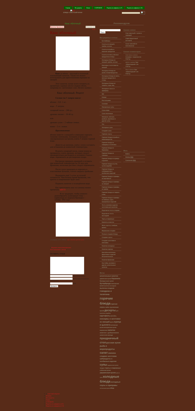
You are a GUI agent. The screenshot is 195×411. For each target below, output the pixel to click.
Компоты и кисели (108, 222)
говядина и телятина (106, 292)
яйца (112, 388)
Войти (127, 154)
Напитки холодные (108, 246)
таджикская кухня (112, 365)
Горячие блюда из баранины (108, 149)
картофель (105, 315)
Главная (68, 8)
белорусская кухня (107, 281)
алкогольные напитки (109, 276)
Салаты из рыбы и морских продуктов (108, 50)
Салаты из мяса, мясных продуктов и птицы (110, 56)
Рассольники (106, 100)
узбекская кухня (105, 370)
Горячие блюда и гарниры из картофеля (110, 177)
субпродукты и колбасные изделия (108, 359)
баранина (115, 278)
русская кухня (80, 240)
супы (103, 364)
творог (102, 368)
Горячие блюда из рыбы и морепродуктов (110, 138)
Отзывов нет (90, 27)
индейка (108, 313)
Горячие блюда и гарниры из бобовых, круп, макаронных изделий (110, 200)
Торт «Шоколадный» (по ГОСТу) (131, 64)
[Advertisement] (134, 112)
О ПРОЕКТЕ (98, 8)
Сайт (74, 283)
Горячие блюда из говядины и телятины (109, 143)
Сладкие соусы (107, 237)
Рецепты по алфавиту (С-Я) (135, 8)
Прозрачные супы (108, 107)
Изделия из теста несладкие (108, 215)
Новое (88, 8)
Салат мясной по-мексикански (131, 45)
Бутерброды (106, 41)
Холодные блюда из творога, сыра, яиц (108, 84)
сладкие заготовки (108, 356)
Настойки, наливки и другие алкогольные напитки (109, 265)
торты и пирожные (113, 368)
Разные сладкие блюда (110, 234)
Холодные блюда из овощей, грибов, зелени (109, 61)
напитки (72, 240)
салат (104, 352)
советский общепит (53, 394)
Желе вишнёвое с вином (58, 249)
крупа (112, 322)
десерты (110, 310)
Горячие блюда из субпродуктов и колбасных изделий (108, 171)
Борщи (104, 97)
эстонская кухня (105, 388)
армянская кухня (105, 279)
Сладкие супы (106, 131)
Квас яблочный (73, 23)
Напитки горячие (107, 249)
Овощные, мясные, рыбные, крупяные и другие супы (109, 119)
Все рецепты (78, 8)
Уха (103, 124)
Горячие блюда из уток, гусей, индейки (109, 165)
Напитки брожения (57, 27)
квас (68, 240)
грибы (107, 307)
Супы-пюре (105, 110)
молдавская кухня (110, 327)
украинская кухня (108, 372)
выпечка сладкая (107, 288)
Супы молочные (107, 113)
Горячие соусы (107, 134)
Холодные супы (107, 127)
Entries (129, 157)
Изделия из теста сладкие (111, 210)
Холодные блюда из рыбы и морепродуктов (109, 72)
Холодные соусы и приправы (108, 90)
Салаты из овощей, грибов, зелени (108, 45)
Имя (79, 276)
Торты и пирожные (108, 219)
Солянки (105, 104)
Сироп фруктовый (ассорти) (131, 39)
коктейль (113, 316)
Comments (130, 160)
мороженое (103, 330)
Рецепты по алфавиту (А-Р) (114, 8)
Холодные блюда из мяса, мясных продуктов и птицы (111, 78)
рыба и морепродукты (107, 347)
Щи (103, 94)
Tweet (93, 29)
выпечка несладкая (110, 286)
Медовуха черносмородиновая (61, 247)
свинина (112, 352)
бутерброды (105, 283)
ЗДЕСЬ (63, 189)
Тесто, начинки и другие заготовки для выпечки (110, 206)
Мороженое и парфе (108, 231)
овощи (110, 335)
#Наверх (48, 396)
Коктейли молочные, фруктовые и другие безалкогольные (109, 254)
